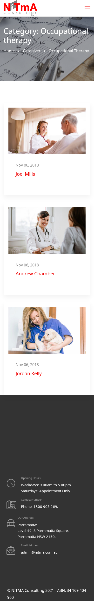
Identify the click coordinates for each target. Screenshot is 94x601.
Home (9, 50)
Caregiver (31, 50)
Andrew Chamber (35, 273)
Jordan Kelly (29, 373)
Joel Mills (25, 174)
